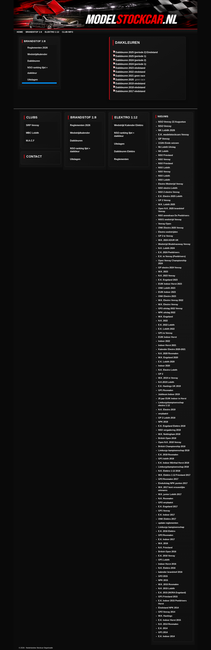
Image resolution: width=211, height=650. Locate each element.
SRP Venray (32, 125)
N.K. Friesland (165, 547)
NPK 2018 (163, 422)
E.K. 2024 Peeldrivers (168, 252)
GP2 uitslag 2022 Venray (170, 308)
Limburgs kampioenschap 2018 (173, 450)
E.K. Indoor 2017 (166, 514)
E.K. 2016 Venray (166, 555)
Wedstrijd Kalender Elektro (128, 125)
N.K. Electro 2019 (166, 409)
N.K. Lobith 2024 (166, 248)
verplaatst (163, 413)
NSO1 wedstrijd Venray (169, 219)
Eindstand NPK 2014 (168, 607)
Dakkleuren (33, 61)
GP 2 (160, 374)
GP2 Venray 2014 (166, 612)
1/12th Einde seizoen (168, 143)
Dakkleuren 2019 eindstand (130, 83)
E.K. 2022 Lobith (166, 325)
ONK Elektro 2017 (167, 519)
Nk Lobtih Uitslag (167, 147)
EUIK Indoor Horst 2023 (170, 284)
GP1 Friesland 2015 (168, 596)
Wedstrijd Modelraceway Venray (174, 244)
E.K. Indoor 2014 (166, 636)
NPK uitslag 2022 (166, 312)
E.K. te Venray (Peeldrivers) (172, 256)
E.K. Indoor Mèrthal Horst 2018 (173, 463)
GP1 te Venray (165, 333)
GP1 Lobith (164, 559)
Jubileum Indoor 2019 (169, 394)
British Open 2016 (167, 551)
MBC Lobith (32, 133)
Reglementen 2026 (37, 47)
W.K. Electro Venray (168, 304)
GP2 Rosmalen (165, 535)
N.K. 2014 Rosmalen (168, 624)
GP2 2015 (163, 576)
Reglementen (121, 159)
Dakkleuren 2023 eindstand (130, 68)
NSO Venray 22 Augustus (172, 122)
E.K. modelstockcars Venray (173, 134)
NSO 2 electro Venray (169, 192)
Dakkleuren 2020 (125, 79)
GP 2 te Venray (165, 236)
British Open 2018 (167, 438)
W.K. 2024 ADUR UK (168, 240)
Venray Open (164, 223)
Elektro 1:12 (52, 32)
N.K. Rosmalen (165, 498)
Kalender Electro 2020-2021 (171, 349)
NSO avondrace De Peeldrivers (173, 215)
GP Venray (164, 139)
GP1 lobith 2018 (166, 458)
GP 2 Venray (164, 200)
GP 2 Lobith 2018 (166, 418)
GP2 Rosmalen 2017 (168, 479)
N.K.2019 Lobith (166, 382)
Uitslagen (32, 79)
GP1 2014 (163, 632)
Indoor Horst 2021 (167, 345)
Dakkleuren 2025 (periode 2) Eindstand (137, 52)
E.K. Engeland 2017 (168, 506)
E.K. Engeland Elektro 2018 (171, 426)
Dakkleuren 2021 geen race (130, 76)
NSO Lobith (164, 167)
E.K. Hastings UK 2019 (169, 386)
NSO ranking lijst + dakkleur (37, 70)
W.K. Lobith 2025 (166, 204)
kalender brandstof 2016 (170, 572)
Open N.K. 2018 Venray (169, 442)
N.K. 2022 (163, 320)
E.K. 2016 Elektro (166, 531)
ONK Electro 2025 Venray (170, 227)
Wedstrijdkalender (37, 54)
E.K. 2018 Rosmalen (168, 454)
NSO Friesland (165, 155)
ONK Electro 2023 (167, 296)
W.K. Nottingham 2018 (169, 434)
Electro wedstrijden (168, 232)
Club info (67, 32)
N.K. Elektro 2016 (166, 568)
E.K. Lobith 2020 (166, 361)
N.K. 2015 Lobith (166, 588)
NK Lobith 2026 (166, 130)
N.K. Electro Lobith (167, 370)
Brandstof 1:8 (34, 32)
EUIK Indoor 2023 (167, 292)
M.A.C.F (30, 140)
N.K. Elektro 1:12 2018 (169, 471)
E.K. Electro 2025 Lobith (170, 196)
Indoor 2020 (164, 365)
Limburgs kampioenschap (171, 527)
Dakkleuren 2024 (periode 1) (131, 64)
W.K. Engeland (165, 316)
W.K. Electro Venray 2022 (170, 300)
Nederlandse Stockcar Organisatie (39, 648)
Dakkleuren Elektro (124, 151)
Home (20, 32)
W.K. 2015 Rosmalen (168, 584)
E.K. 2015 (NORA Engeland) (172, 592)
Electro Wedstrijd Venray (170, 184)
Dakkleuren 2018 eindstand (130, 87)
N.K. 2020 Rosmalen (168, 353)
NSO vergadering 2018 (169, 430)
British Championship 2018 (171, 446)
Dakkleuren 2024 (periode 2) (131, 60)
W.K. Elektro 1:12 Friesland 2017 (174, 475)
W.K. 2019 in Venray (168, 378)
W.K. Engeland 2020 (168, 357)
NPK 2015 (163, 580)
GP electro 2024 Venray (169, 267)
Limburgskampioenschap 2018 (173, 467)
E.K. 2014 (163, 628)
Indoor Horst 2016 (167, 564)
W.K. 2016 (163, 543)
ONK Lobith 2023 (166, 288)
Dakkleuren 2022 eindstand (130, 72)
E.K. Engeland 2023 (168, 280)
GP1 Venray (164, 510)
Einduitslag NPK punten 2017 (172, 483)
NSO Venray (164, 126)
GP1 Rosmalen (165, 390)
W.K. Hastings (165, 616)
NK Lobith (163, 151)
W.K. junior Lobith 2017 (169, 494)
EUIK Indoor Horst (167, 337)
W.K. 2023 (163, 271)
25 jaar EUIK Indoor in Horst (172, 398)
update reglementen (168, 523)
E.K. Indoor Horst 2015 (169, 620)
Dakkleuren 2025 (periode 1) (131, 56)
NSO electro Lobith (167, 188)
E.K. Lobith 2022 (166, 329)
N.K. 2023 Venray (166, 275)
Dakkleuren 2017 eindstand (130, 91)
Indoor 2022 (164, 341)
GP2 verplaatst (165, 502)
